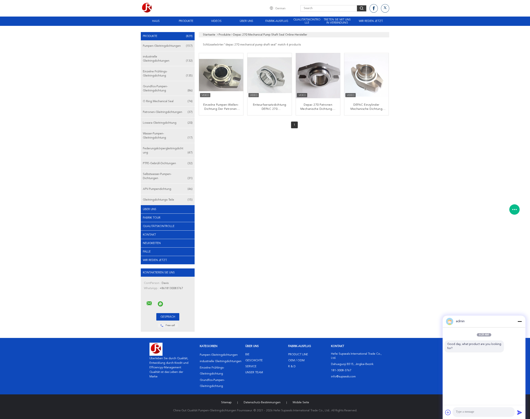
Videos (216, 21)
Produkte (186, 21)
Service (251, 366)
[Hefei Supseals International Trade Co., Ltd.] (149, 303)
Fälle (147, 251)
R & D (292, 366)
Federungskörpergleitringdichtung (168, 150)
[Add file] (448, 412)
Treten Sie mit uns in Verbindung (337, 21)
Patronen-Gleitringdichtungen (168, 112)
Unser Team (254, 372)
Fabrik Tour (151, 217)
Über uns (246, 21)
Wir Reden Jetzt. (371, 21)
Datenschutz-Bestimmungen (262, 402)
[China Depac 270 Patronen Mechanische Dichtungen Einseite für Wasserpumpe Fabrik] (318, 75)
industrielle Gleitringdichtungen (168, 58)
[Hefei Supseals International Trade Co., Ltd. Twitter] (385, 8)
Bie (247, 354)
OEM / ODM (296, 360)
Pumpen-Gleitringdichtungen (168, 45)
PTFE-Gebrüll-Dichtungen (168, 163)
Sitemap (226, 402)
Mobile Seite (301, 402)
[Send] (519, 412)
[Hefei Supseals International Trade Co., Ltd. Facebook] (374, 8)
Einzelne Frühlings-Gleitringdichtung (168, 73)
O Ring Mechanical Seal (168, 101)
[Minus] (519, 321)
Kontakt (149, 234)
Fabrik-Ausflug (276, 21)
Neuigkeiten (152, 243)
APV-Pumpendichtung (168, 189)
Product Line (298, 354)
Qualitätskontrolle (306, 21)
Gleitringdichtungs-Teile (168, 199)
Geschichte (254, 360)
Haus (156, 21)
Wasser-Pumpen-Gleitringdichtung (168, 135)
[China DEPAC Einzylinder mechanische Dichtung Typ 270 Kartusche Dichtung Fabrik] (366, 75)
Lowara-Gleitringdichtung (168, 122)
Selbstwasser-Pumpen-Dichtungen (168, 176)
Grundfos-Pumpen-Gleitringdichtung (168, 88)
